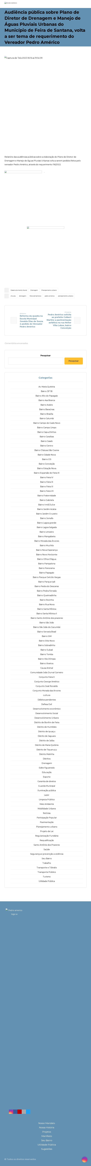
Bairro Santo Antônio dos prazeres (47, 618)
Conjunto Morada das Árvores (47, 691)
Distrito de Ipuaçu (46, 731)
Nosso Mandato (46, 1123)
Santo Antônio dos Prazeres (47, 845)
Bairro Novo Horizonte (46, 554)
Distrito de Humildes (46, 727)
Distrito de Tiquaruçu (46, 750)
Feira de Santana (35, 296)
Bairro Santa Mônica (46, 609)
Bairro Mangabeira (46, 536)
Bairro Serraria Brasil (46, 632)
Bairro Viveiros (46, 663)
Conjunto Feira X (47, 677)
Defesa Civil (46, 704)
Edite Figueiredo (47, 768)
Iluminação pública (47, 790)
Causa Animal (46, 668)
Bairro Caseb (47, 441)
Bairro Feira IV (46, 477)
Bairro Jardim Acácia (46, 509)
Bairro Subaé (47, 650)
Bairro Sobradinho (46, 645)
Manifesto (46, 1136)
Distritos (46, 759)
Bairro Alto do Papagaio (47, 396)
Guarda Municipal (46, 786)
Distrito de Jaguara (47, 736)
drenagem (22, 296)
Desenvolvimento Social (19, 290)
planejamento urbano (65, 296)
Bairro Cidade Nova (47, 455)
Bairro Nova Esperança (46, 550)
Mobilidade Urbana (47, 808)
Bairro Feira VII (47, 491)
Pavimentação (47, 822)
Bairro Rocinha (47, 600)
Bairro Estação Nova (46, 468)
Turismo (47, 877)
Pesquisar (46, 355)
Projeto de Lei (46, 831)
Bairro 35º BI (46, 391)
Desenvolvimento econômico (47, 709)
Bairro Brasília (46, 414)
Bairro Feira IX (46, 482)
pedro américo (50, 296)
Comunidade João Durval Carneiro (46, 672)
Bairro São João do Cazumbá (46, 627)
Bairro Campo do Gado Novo (46, 423)
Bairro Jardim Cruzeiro (46, 514)
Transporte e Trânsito (47, 867)
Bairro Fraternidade (46, 495)
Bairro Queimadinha (46, 595)
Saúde (47, 849)
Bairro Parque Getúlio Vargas (47, 577)
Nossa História (46, 1127)
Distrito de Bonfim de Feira (46, 722)
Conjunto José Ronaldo (47, 686)
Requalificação (47, 840)
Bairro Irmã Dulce (46, 505)
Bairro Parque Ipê (46, 582)
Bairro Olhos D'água (46, 559)
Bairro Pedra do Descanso (47, 586)
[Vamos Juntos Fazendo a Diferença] (15, 4)
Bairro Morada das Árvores (46, 541)
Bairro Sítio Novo (47, 641)
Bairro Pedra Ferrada (47, 591)
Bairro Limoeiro (47, 532)
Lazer (46, 795)
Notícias (46, 813)
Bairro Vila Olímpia (46, 659)
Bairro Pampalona (46, 564)
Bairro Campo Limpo (46, 427)
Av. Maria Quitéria (47, 387)
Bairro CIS (46, 459)
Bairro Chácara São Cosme (46, 450)
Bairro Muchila (47, 545)
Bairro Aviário (47, 405)
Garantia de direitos (47, 781)
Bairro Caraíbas (47, 437)
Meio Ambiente (47, 804)
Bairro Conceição (47, 464)
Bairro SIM (47, 636)
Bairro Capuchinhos (46, 432)
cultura (46, 695)
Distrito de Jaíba (46, 740)
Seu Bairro (47, 858)
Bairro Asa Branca (47, 400)
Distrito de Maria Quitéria (46, 745)
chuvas (13, 296)
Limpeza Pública (47, 799)
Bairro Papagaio (46, 573)
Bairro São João (46, 623)
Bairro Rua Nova (46, 604)
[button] (11, 1112)
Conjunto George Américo (46, 681)
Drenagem (34, 290)
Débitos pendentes (47, 700)
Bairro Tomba (46, 654)
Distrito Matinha (46, 754)
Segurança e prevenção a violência (46, 854)
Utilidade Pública (47, 881)
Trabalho (46, 863)
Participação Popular (47, 818)
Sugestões (46, 1149)
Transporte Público (47, 872)
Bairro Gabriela (47, 500)
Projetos (46, 1132)
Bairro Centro (46, 446)
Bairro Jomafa (46, 518)
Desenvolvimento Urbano (46, 718)
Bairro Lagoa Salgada (47, 527)
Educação (47, 772)
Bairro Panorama (47, 568)
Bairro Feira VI (46, 486)
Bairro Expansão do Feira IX (46, 473)
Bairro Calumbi (47, 418)
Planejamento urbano (49, 290)
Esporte (46, 777)
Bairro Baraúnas (46, 409)
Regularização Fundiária (46, 836)
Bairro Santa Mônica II (46, 613)
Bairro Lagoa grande (46, 523)
